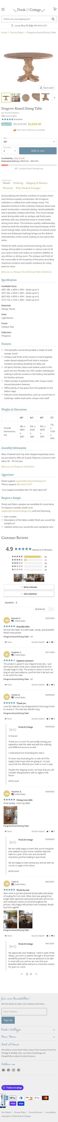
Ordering (18, 183)
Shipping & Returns (36, 183)
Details (6, 183)
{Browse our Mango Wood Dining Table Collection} (26, 272)
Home (4, 32)
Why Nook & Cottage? (28, 188)
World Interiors (11, 112)
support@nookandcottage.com (31, 481)
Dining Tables (17, 32)
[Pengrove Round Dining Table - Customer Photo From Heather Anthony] (19, 578)
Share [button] (9, 642)
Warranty (8, 188)
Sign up (8, 1020)
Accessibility (50, 1112)
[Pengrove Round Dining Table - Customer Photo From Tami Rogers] (29, 578)
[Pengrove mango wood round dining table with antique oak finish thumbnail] (6, 97)
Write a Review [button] (30, 587)
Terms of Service (35, 1112)
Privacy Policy (20, 1112)
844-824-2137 (24, 484)
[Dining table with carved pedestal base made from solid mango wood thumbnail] (45, 97)
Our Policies (6, 1112)
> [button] (36, 974)
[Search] (53, 19)
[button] (3, 1101)
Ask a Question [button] (30, 594)
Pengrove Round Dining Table (16, 636)
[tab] (5, 183)
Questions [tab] (9, 602)
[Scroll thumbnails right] (54, 98)
